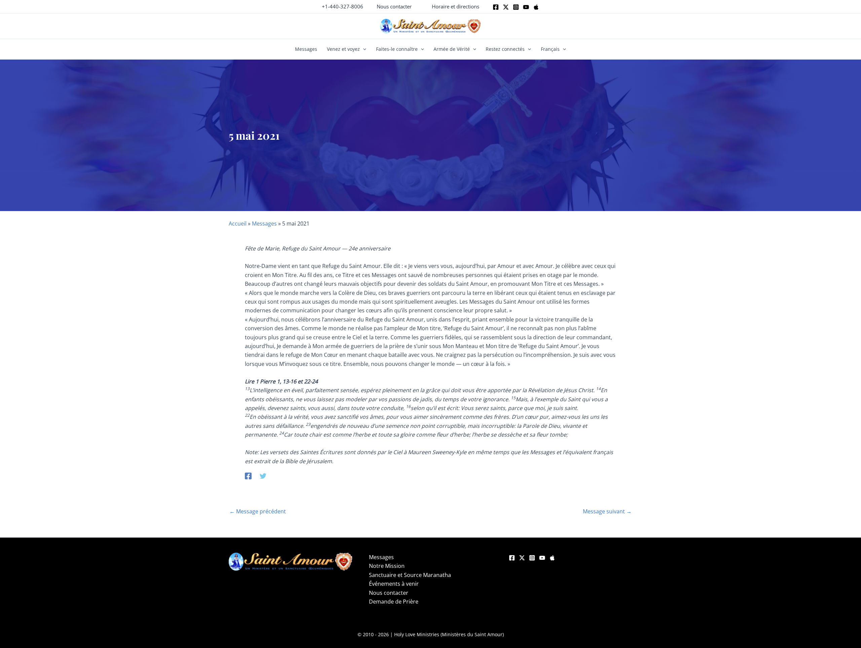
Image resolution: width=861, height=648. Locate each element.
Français (550, 49)
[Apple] (536, 7)
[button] (394, 6)
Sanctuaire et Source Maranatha (410, 575)
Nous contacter (388, 592)
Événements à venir (394, 583)
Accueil (238, 223)
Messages (306, 49)
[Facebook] (496, 7)
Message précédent (257, 511)
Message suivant (607, 511)
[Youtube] (526, 7)
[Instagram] (516, 7)
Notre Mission (387, 566)
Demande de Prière (393, 601)
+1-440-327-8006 (342, 6)
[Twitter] (506, 7)
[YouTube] (542, 558)
